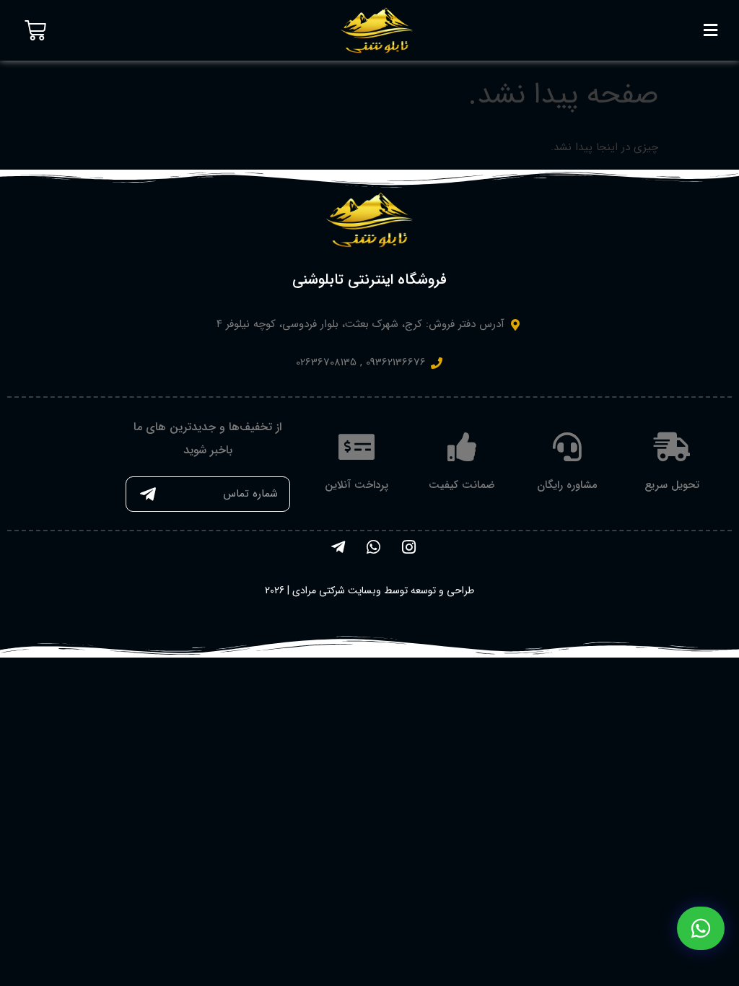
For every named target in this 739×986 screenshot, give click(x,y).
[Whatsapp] (373, 547)
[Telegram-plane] (338, 547)
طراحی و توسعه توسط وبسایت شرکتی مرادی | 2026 (369, 590)
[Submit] (148, 494)
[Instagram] (408, 547)
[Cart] (35, 30)
